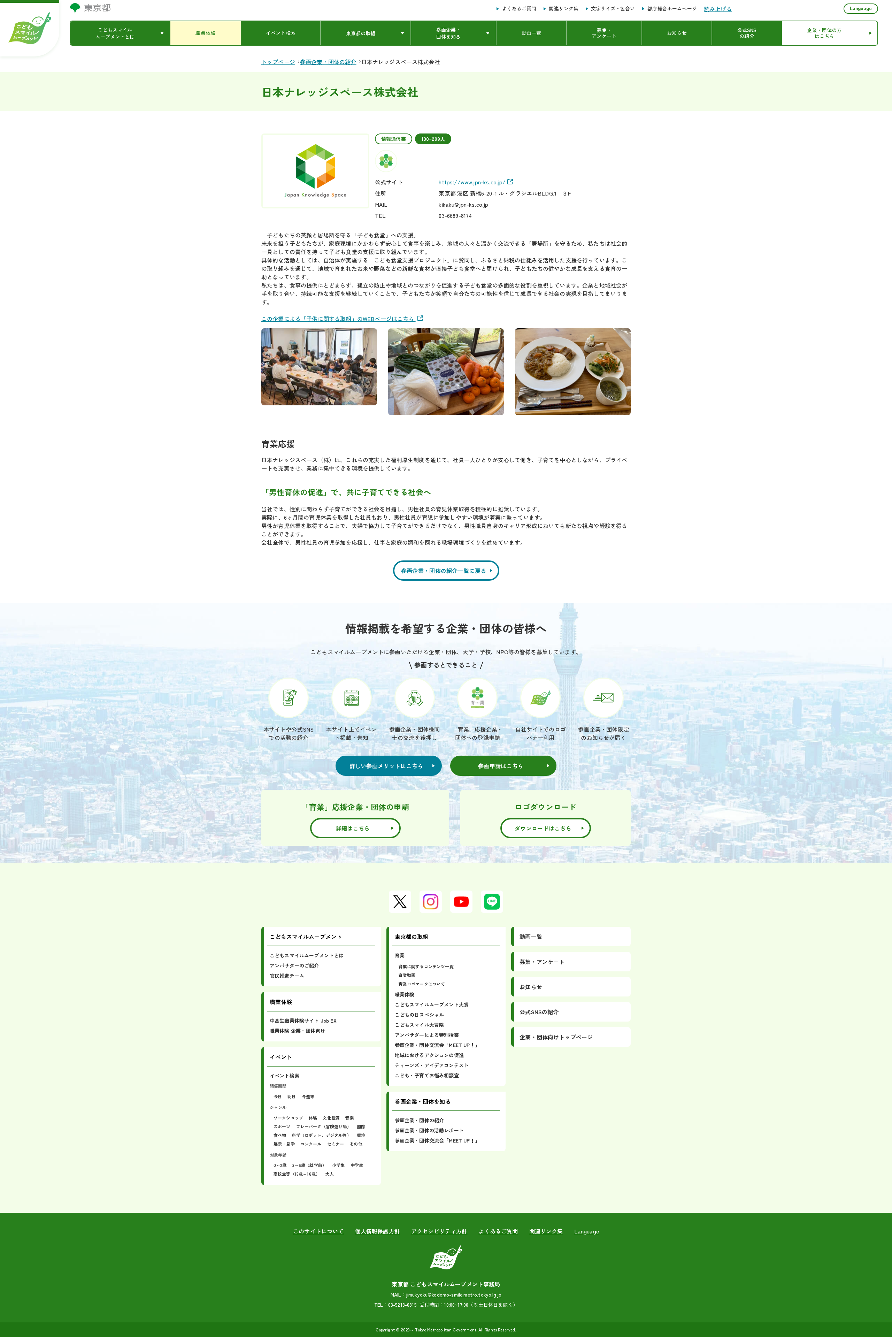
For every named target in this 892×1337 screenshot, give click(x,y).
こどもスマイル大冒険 (419, 1024)
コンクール (311, 1144)
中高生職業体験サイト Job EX (303, 1020)
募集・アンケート (542, 961)
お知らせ (531, 987)
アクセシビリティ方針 (439, 1231)
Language (861, 8)
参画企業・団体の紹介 (419, 1120)
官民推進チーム (287, 975)
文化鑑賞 (331, 1118)
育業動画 (407, 975)
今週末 (308, 1096)
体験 (313, 1118)
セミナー (335, 1144)
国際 (361, 1126)
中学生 (357, 1165)
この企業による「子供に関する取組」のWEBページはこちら (338, 318)
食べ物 (280, 1135)
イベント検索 (284, 1075)
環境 (361, 1135)
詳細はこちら (353, 828)
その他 (355, 1144)
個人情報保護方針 (377, 1231)
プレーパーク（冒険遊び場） (323, 1126)
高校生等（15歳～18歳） (297, 1174)
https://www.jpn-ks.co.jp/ (472, 182)
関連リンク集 (563, 9)
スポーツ (282, 1126)
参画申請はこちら (500, 766)
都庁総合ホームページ (672, 9)
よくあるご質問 (519, 9)
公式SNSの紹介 (539, 1012)
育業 (400, 955)
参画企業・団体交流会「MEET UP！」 (437, 1044)
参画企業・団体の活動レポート (429, 1130)
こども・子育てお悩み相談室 (427, 1075)
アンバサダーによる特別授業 (427, 1034)
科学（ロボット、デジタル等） (321, 1135)
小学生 (338, 1165)
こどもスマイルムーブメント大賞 (432, 1004)
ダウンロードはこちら (543, 828)
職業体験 (405, 994)
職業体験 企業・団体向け (297, 1030)
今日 (278, 1096)
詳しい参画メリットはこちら (386, 766)
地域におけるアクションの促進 (429, 1055)
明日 (291, 1096)
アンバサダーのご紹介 (294, 965)
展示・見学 (284, 1144)
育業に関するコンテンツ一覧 (426, 966)
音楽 (349, 1118)
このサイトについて (318, 1231)
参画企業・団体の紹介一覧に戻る (443, 570)
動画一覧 (531, 936)
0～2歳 (280, 1165)
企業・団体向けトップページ (556, 1037)
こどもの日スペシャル (419, 1014)
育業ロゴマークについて (422, 984)
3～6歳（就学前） (309, 1165)
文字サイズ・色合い (613, 9)
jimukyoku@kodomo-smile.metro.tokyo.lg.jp (453, 1294)
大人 (329, 1174)
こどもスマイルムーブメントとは (307, 955)
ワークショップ (288, 1118)
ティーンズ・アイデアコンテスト (432, 1065)
